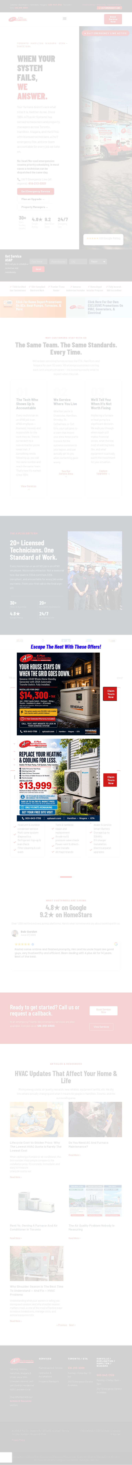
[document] (66, 732)
